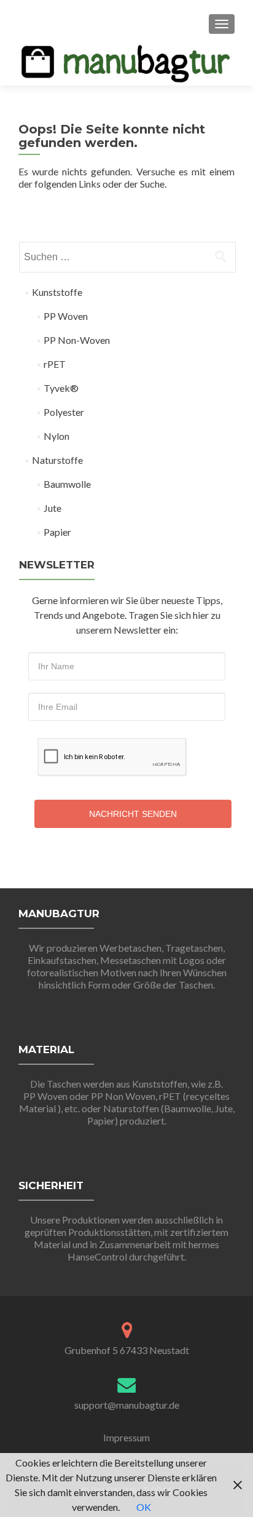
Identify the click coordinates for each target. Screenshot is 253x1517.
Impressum (126, 1437)
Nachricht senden (133, 814)
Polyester (64, 412)
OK (143, 1507)
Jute (52, 508)
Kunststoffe (57, 292)
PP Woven (66, 316)
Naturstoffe (57, 460)
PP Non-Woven (77, 340)
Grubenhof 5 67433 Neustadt (126, 1350)
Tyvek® (61, 388)
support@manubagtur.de (126, 1405)
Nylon (56, 436)
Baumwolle (67, 484)
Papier (57, 532)
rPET (55, 364)
